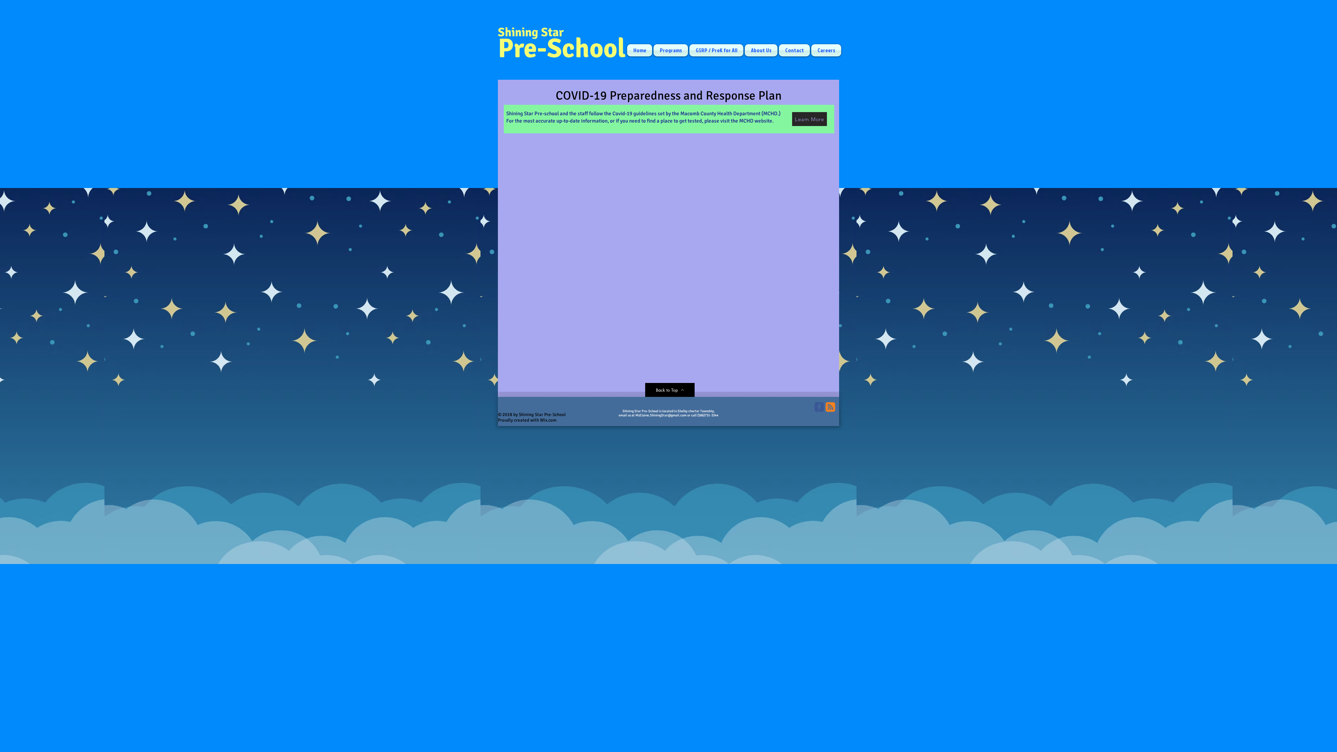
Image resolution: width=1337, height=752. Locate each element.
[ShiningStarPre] (819, 407)
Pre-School (562, 48)
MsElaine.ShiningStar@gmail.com (661, 415)
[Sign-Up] (830, 407)
